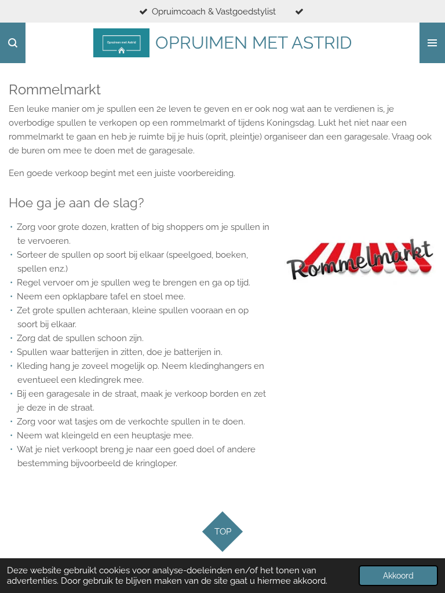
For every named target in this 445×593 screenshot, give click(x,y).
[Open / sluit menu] (432, 43)
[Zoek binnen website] (12, 43)
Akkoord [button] (398, 575)
